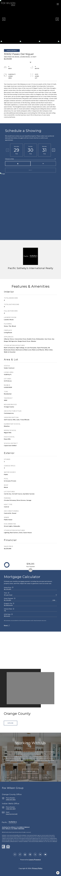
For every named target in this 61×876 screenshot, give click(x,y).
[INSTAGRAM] (14, 854)
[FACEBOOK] (20, 854)
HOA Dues (7, 614)
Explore (10, 723)
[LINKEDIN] (40, 854)
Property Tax (8, 603)
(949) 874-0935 (10, 799)
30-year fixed (8, 595)
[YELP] (35, 854)
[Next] (53, 150)
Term (5, 593)
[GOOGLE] (30, 854)
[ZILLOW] (25, 854)
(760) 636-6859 (10, 809)
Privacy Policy (37, 868)
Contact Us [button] (30, 771)
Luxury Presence (35, 859)
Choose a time (9, 159)
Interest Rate (8, 609)
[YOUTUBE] (45, 854)
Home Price (7, 587)
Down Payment (8, 598)
